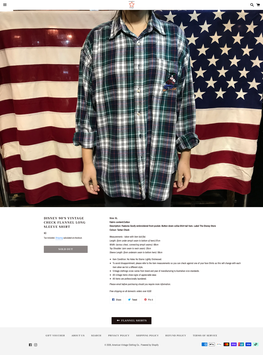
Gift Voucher (55, 335)
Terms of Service (205, 335)
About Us (78, 335)
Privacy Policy (119, 335)
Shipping (59, 237)
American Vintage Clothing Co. (126, 344)
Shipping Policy (147, 335)
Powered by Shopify (150, 344)
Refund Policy (175, 335)
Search (96, 335)
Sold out (65, 249)
